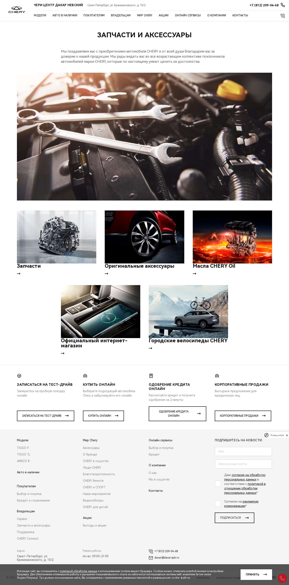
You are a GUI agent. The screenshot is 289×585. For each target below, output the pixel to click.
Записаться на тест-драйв (41, 415)
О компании (216, 15)
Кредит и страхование (33, 500)
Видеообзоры (93, 500)
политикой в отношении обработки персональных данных (245, 488)
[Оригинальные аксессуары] (144, 236)
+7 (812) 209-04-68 (166, 551)
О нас (153, 473)
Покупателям (94, 15)
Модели (40, 15)
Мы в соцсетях (159, 479)
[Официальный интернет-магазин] (100, 311)
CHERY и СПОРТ (94, 487)
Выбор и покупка (29, 494)
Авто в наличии (64, 15)
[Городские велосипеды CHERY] (188, 311)
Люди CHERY (92, 467)
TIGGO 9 (23, 448)
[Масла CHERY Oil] (232, 236)
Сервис (22, 519)
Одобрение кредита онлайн (174, 413)
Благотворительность (99, 474)
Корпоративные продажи (239, 415)
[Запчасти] (56, 236)
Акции (164, 15)
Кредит (154, 454)
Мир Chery (145, 15)
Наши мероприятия (97, 494)
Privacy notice (277, 435)
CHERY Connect (28, 538)
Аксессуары (91, 448)
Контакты (240, 15)
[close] (287, 435)
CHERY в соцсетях (96, 461)
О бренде (90, 454)
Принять (252, 574)
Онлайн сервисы (188, 15)
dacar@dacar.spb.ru (166, 557)
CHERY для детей (95, 507)
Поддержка (25, 532)
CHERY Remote (93, 480)
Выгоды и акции (94, 525)
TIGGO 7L (23, 454)
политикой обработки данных (78, 571)
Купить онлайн (99, 415)
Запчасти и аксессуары (33, 525)
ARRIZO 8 (23, 461)
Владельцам (121, 15)
